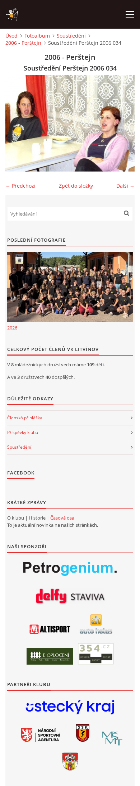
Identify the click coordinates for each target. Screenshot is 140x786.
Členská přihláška (24, 418)
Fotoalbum (37, 35)
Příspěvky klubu (22, 432)
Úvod (11, 35)
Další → (125, 185)
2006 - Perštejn (23, 42)
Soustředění (71, 35)
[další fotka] (123, 123)
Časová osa (62, 518)
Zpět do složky (76, 185)
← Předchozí (20, 185)
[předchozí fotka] (17, 123)
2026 (12, 327)
